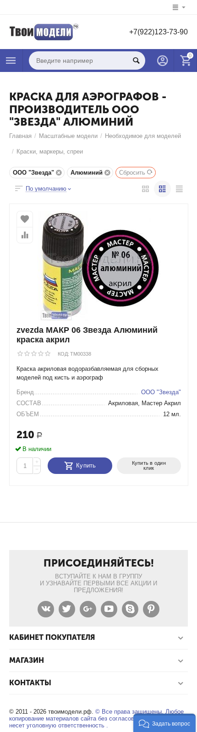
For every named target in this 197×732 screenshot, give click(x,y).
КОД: (63, 354)
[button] (164, 723)
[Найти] (136, 60)
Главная (20, 135)
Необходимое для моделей (143, 135)
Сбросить (132, 172)
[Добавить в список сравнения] (24, 235)
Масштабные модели (68, 135)
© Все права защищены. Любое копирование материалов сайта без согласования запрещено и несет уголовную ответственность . (96, 718)
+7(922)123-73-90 (158, 32)
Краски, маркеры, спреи (49, 151)
